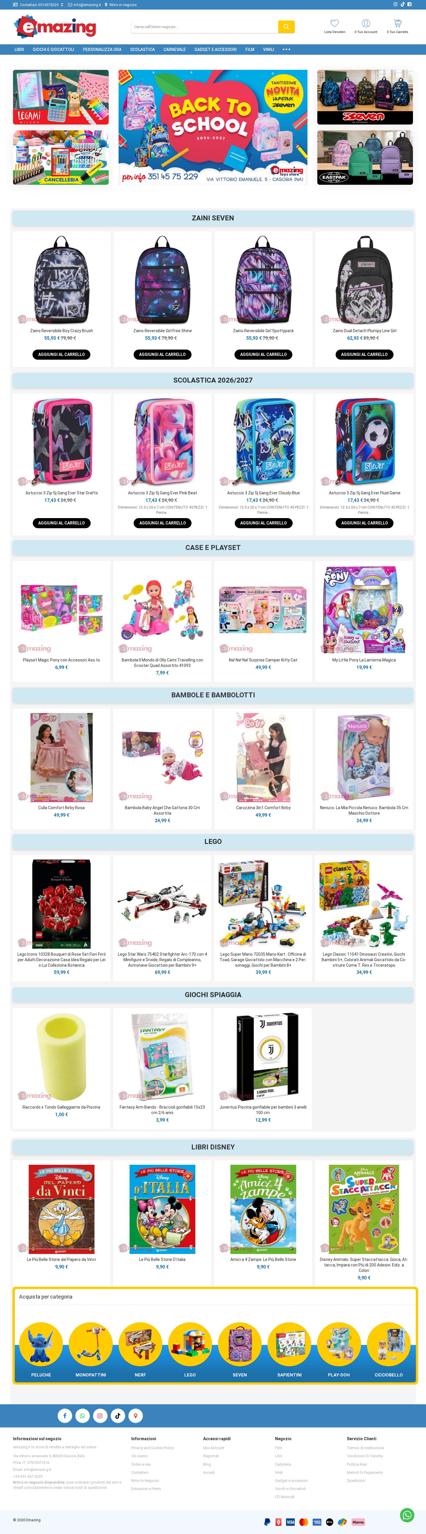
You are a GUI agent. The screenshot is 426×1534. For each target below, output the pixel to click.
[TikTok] (118, 1416)
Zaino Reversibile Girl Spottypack (61, 330)
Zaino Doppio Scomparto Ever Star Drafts (364, 493)
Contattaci (139, 1472)
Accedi (209, 1472)
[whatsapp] (82, 1416)
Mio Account (213, 1448)
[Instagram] (100, 1416)
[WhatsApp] (407, 1515)
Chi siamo (139, 1456)
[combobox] (212, 27)
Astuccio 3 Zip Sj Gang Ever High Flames (264, 493)
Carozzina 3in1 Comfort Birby (263, 807)
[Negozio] (135, 1416)
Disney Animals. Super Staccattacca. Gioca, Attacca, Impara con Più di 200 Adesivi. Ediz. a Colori (364, 1265)
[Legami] (61, 97)
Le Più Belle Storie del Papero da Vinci (61, 1259)
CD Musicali (285, 1497)
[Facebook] (65, 1416)
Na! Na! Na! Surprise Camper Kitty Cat (263, 660)
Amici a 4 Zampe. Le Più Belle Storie (263, 1259)
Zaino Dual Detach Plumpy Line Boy (263, 330)
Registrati (211, 1456)
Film (278, 1448)
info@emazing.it (87, 5)
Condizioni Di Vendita (365, 1456)
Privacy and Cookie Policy (152, 1448)
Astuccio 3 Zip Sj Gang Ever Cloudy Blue (61, 493)
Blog (207, 1464)
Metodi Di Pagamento (365, 1472)
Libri (278, 1456)
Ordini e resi (141, 1464)
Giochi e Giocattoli (290, 1489)
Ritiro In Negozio (145, 1480)
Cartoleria (283, 1464)
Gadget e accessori (291, 1480)
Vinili (279, 1472)
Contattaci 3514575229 (38, 5)
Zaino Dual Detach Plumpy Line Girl (162, 330)
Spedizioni (356, 1480)
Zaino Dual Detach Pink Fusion (364, 330)
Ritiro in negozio (123, 5)
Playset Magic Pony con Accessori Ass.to (61, 660)
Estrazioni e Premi (146, 1489)
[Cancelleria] (61, 157)
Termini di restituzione (365, 1448)
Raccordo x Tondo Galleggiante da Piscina (61, 1107)
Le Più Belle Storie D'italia (162, 1259)
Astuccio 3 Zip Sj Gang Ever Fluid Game (163, 493)
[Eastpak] (365, 157)
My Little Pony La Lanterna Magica (364, 660)
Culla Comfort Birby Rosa (61, 807)
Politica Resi (357, 1464)
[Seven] (365, 97)
